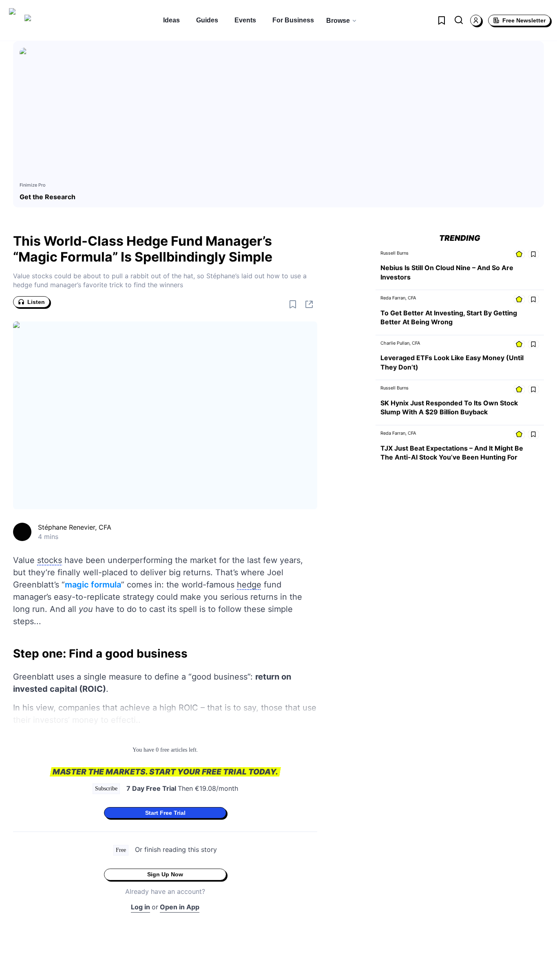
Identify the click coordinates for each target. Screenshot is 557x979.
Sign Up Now (165, 874)
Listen (36, 302)
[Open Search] (459, 20)
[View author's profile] (22, 532)
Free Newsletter (524, 20)
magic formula (93, 585)
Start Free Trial (165, 813)
